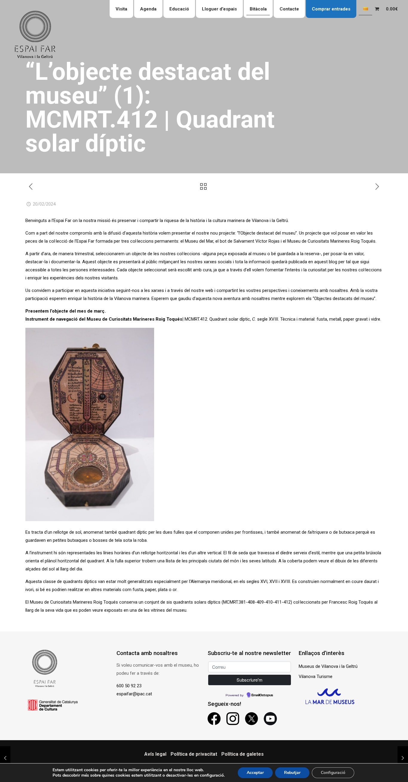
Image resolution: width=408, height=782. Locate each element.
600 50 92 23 (129, 685)
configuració (212, 775)
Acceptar (255, 772)
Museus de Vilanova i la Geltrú (328, 666)
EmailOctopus (262, 695)
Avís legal (155, 754)
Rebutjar (292, 772)
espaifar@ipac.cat (134, 694)
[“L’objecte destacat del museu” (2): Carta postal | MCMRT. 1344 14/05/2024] (403, 758)
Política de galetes (242, 754)
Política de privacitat (194, 754)
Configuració (333, 772)
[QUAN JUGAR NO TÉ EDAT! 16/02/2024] (5, 758)
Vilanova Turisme (315, 676)
